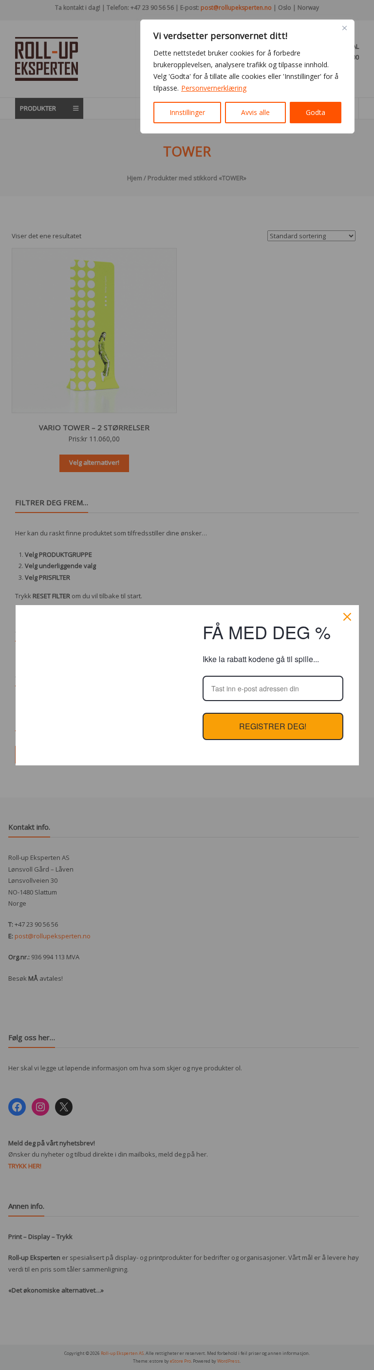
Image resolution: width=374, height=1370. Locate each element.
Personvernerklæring (213, 88)
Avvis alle (255, 112)
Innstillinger (187, 112)
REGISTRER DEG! (272, 726)
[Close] (344, 28)
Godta (315, 112)
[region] (247, 76)
